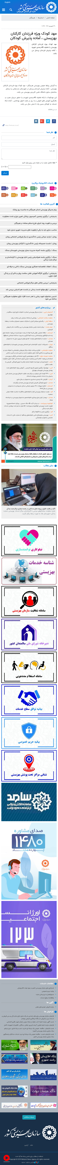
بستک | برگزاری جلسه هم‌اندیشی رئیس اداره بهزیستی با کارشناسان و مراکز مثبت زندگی (31, 259)
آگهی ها (50, 1002)
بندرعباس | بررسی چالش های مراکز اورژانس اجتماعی (37, 283)
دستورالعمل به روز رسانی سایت (45, 994)
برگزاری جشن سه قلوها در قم (42, 412)
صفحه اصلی (50, 18)
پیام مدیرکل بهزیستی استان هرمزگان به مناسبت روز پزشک (35, 209)
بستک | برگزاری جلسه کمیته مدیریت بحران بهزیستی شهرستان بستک (31, 250)
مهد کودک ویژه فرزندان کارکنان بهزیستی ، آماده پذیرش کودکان (33, 36)
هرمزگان (32, 18)
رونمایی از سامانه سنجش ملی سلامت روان (32, 318)
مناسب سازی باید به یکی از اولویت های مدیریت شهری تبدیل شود (32, 230)
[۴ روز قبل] (29, 487)
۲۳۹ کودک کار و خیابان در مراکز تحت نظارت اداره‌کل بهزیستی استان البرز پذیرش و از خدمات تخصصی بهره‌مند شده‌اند (29, 375)
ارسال (5, 173)
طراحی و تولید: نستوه (28, 1162)
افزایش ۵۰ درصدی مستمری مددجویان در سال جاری (35, 379)
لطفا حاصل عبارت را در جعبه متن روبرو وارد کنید (39, 163)
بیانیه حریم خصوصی (48, 991)
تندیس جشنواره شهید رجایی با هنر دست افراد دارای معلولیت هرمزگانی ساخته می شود (30, 298)
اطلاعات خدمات (46, 983)
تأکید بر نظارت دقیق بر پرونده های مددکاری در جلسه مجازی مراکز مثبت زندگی (31, 509)
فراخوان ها (48, 1011)
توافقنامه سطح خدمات (47, 998)
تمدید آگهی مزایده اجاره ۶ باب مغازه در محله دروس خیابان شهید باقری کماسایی (30, 1022)
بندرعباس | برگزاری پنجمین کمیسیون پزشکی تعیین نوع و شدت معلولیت (29, 216)
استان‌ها (41, 18)
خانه (31, 1145)
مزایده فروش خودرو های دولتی (44, 1007)
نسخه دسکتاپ (29, 1117)
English (7, 2)
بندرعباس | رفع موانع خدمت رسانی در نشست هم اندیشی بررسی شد (31, 289)
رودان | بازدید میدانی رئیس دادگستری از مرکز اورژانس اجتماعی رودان (31, 236)
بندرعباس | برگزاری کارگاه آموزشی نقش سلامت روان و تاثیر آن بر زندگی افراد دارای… (30, 275)
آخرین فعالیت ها (47, 204)
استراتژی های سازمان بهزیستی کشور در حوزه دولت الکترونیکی (36, 988)
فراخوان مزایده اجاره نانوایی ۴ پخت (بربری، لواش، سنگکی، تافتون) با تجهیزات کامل (29, 1025)
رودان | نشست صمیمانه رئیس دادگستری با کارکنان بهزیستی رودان (32, 243)
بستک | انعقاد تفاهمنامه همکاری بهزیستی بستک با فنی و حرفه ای (32, 266)
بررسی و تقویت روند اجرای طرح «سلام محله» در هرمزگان (35, 223)
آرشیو (26, 1145)
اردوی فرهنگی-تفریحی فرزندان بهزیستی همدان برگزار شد (33, 383)
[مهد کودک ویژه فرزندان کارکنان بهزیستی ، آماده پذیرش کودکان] (15, 62)
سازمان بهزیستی (36, 7)
